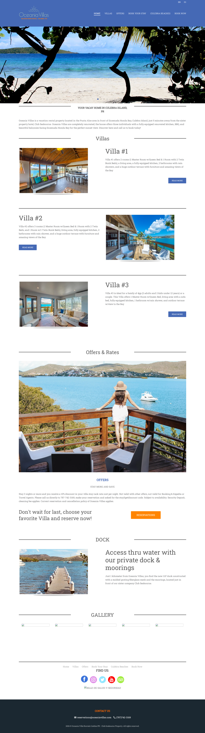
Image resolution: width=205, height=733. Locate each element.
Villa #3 (117, 285)
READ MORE (177, 180)
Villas (108, 13)
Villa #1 (116, 151)
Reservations (146, 515)
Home (97, 13)
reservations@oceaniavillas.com (94, 717)
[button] (6, 65)
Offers (120, 13)
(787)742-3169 (123, 717)
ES (185, 2)
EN (179, 2)
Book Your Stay (137, 13)
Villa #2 (30, 218)
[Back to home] (34, 13)
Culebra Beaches (160, 13)
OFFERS (102, 480)
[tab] (98, 99)
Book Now (180, 13)
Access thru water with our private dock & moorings (140, 560)
